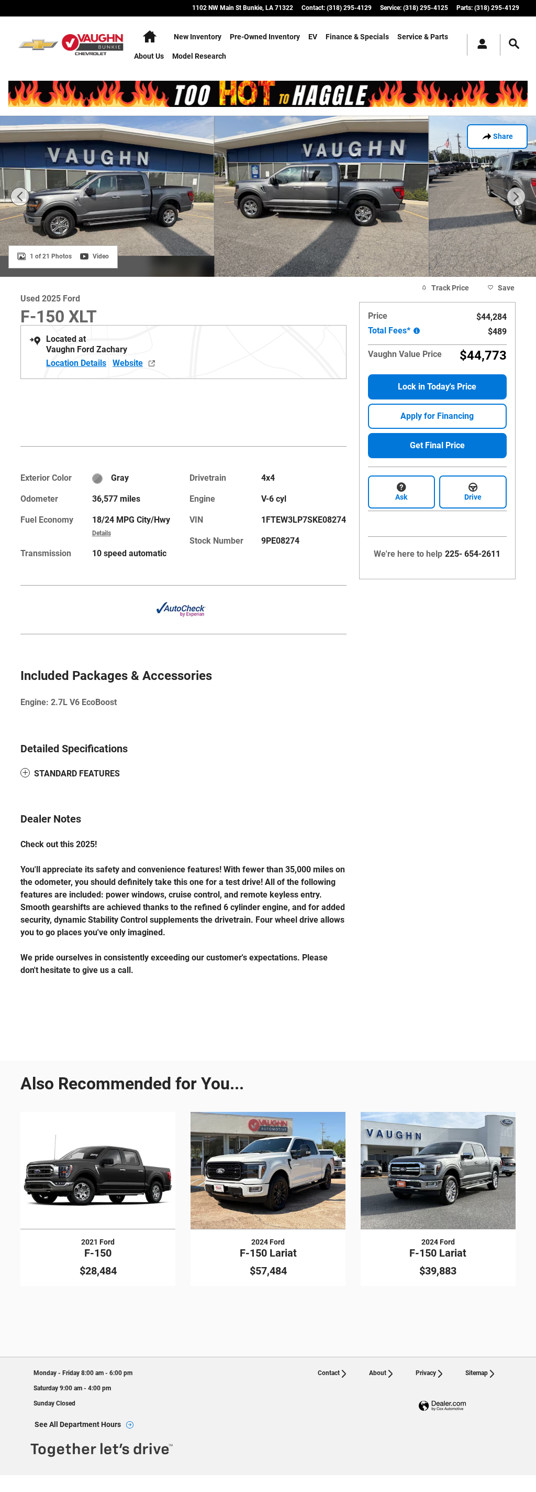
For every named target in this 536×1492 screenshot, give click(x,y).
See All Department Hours (78, 1424)
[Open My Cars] (479, 45)
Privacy (426, 1373)
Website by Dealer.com (442, 1406)
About (377, 1373)
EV (312, 37)
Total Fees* (390, 331)
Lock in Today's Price (437, 387)
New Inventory (197, 37)
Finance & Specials (357, 37)
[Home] (38, 44)
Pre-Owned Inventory (265, 37)
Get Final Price (437, 445)
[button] (183, 773)
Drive (473, 497)
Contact (329, 1373)
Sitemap (476, 1373)
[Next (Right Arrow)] (516, 196)
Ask (401, 497)
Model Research (199, 56)
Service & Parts (422, 37)
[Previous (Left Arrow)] (19, 196)
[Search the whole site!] (514, 44)
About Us (149, 56)
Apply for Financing (437, 416)
